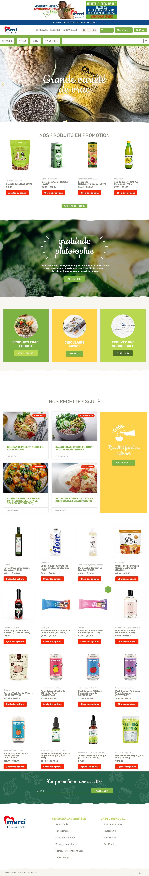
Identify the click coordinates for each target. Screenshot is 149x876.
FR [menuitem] (102, 30)
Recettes (55, 30)
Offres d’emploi (63, 857)
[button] (3, 84)
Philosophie (110, 831)
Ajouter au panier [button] (17, 193)
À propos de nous (113, 824)
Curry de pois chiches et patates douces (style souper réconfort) (24, 501)
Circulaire (42, 30)
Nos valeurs (110, 837)
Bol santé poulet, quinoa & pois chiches (25, 448)
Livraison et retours (66, 837)
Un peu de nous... (113, 818)
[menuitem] (107, 30)
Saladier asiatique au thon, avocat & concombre (74, 448)
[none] (107, 30)
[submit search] (145, 41)
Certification (110, 844)
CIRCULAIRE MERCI (74, 344)
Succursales (70, 30)
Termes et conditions (66, 844)
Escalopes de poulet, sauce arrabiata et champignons (74, 499)
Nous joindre (62, 831)
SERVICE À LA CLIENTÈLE (69, 818)
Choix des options (53, 193)
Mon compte (62, 824)
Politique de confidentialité (69, 850)
